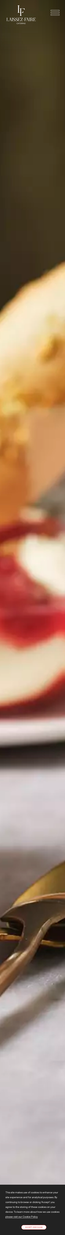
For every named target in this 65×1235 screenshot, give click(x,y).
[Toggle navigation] (53, 12)
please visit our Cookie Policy (21, 1216)
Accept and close (34, 1227)
